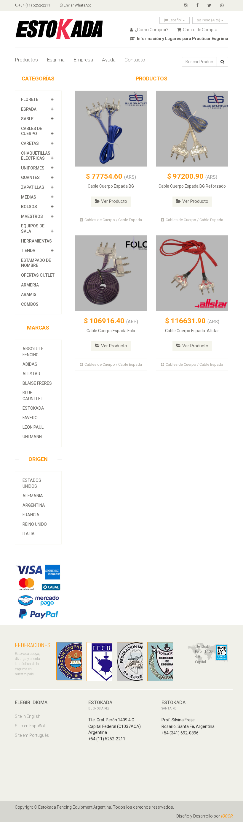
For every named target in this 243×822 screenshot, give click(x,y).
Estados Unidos (32, 483)
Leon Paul (33, 427)
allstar (31, 373)
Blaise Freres (37, 383)
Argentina (34, 505)
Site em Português (32, 735)
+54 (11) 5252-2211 (33, 5)
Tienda (28, 250)
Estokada (33, 408)
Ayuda (109, 60)
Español (175, 20)
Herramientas (36, 241)
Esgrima (56, 60)
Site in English (27, 716)
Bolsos (29, 206)
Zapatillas (32, 187)
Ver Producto (114, 201)
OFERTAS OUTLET (38, 275)
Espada (28, 109)
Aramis (28, 294)
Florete (29, 99)
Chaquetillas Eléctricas (35, 156)
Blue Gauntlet (33, 395)
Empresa (83, 60)
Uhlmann (32, 436)
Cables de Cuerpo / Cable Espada (113, 220)
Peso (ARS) (211, 20)
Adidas (30, 364)
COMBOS (30, 304)
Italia (29, 533)
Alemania (33, 495)
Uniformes (32, 168)
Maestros (32, 216)
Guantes (30, 177)
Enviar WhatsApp (77, 5)
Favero (30, 417)
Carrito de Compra (199, 29)
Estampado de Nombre (36, 263)
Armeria (30, 285)
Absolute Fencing (33, 351)
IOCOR (227, 816)
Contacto (134, 60)
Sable (27, 118)
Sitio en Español (30, 725)
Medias (28, 197)
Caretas (30, 143)
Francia (31, 514)
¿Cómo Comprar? (151, 29)
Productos (26, 60)
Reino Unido (35, 524)
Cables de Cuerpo (31, 131)
